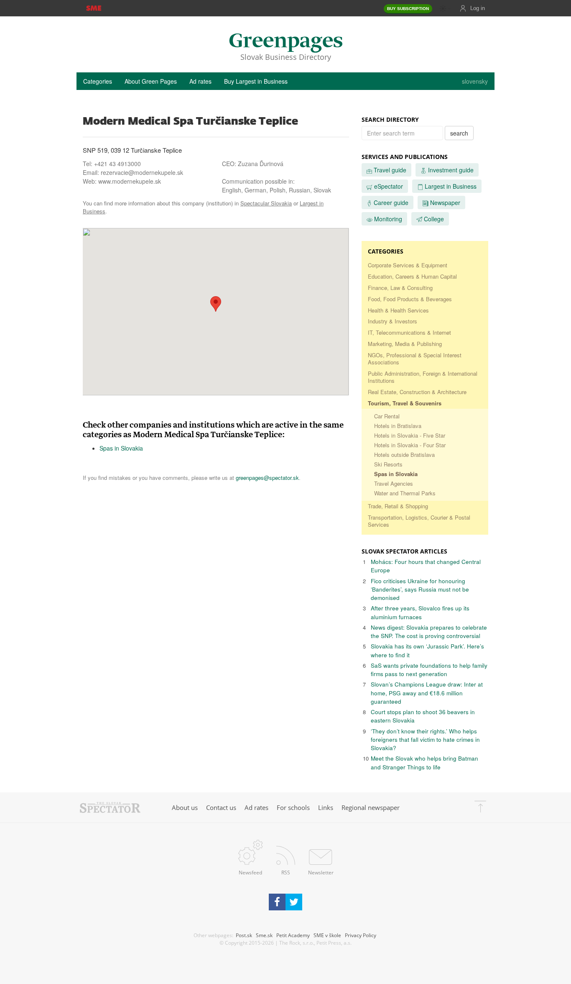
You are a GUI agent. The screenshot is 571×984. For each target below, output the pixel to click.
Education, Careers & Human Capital (412, 276)
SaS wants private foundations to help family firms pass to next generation (429, 669)
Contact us (221, 807)
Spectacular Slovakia (266, 203)
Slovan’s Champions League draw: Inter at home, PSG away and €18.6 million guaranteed (427, 692)
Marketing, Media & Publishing (405, 344)
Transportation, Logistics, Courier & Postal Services (419, 520)
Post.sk (244, 935)
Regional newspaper (371, 807)
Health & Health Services (398, 310)
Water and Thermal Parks (405, 493)
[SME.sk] (93, 7)
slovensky (475, 81)
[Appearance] (445, 8)
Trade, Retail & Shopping (398, 506)
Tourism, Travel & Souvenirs (404, 403)
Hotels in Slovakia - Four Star (410, 445)
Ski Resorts (388, 464)
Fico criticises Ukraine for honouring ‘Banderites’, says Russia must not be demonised (420, 589)
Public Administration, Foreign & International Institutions (422, 376)
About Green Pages (151, 81)
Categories (97, 81)
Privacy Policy (360, 935)
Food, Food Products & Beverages (410, 299)
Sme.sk (264, 935)
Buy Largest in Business (256, 81)
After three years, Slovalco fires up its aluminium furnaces (420, 612)
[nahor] (480, 807)
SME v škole (327, 935)
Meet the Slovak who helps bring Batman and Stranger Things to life (424, 762)
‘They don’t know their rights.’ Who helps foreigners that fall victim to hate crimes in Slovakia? (425, 739)
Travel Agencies (393, 483)
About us (185, 807)
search (459, 133)
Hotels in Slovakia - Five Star (409, 435)
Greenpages (286, 41)
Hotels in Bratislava (397, 426)
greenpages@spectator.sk (267, 478)
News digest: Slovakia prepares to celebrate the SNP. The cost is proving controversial (429, 631)
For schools (293, 807)
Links (325, 807)
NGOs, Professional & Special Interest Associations (414, 358)
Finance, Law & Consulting (400, 288)
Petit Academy (293, 935)
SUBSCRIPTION (408, 8)
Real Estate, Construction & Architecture (417, 392)
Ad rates (200, 81)
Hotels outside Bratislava (404, 455)
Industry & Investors (392, 321)
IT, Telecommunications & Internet (409, 332)
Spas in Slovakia (121, 448)
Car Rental (387, 416)
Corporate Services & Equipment (407, 265)
